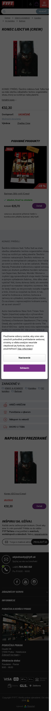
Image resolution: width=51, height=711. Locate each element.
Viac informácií (24, 349)
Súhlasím (24, 368)
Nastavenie (24, 358)
